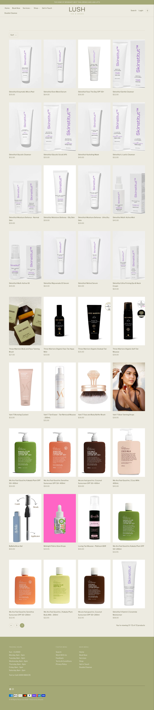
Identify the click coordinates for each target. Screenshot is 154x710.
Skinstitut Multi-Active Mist (124, 217)
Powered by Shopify (36, 699)
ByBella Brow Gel (16, 546)
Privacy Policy (61, 664)
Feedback (59, 658)
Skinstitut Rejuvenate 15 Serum (56, 283)
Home (7, 8)
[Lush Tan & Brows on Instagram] (13, 689)
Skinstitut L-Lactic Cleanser (124, 155)
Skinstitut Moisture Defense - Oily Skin (59, 217)
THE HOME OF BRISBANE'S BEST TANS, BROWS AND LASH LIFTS (77, 2)
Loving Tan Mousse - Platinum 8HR (92, 546)
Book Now (16, 8)
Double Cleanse (11, 13)
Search (133, 10)
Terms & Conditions (64, 661)
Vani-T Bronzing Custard (18, 415)
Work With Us (61, 655)
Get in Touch (47, 8)
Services (26, 8)
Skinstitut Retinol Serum (88, 283)
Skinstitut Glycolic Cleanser (20, 155)
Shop (36, 8)
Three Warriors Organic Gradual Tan (92, 349)
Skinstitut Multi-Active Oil (19, 283)
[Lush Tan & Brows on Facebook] (10, 689)
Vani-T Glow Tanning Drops (123, 415)
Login (141, 10)
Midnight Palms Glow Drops (55, 546)
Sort (12, 35)
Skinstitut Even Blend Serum (55, 92)
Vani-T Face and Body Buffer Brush (91, 415)
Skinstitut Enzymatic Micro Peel (21, 92)
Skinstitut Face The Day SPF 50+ (91, 92)
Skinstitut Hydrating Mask (88, 155)
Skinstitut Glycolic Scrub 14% (55, 155)
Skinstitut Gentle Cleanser (123, 92)
